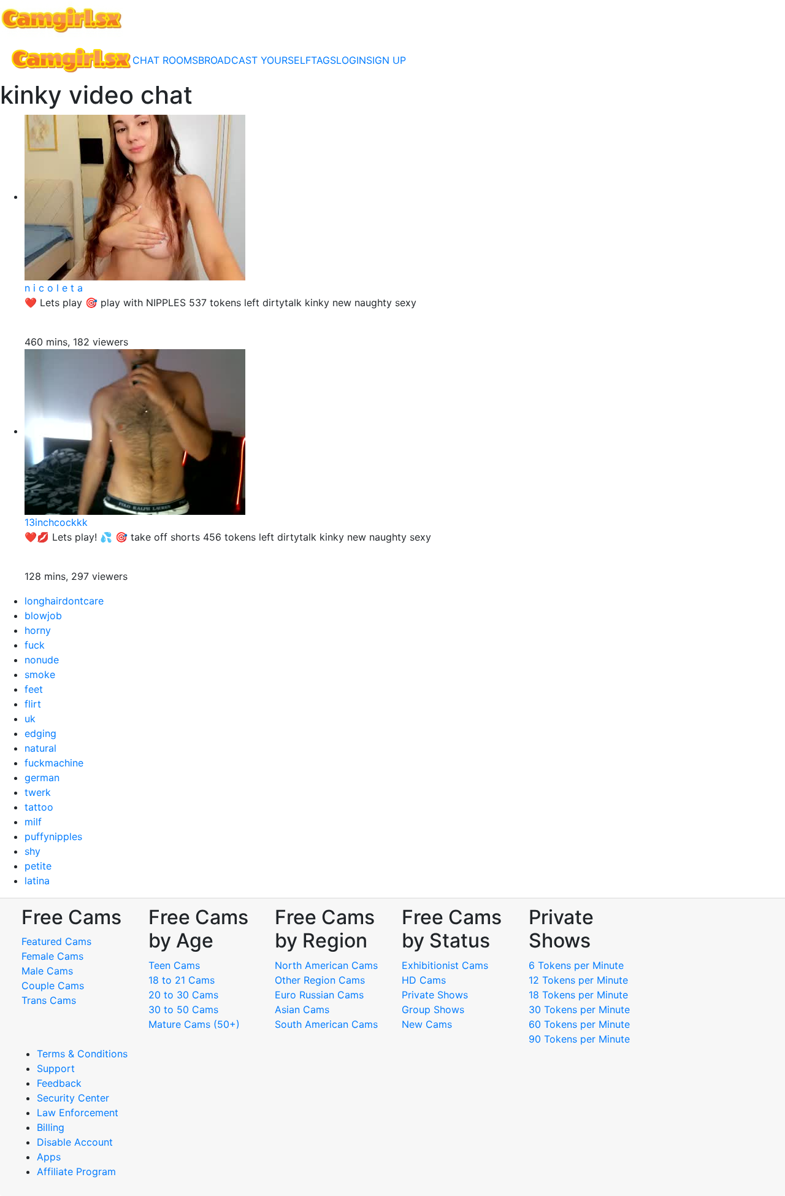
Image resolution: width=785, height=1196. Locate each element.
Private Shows (435, 995)
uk (30, 718)
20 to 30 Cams (183, 995)
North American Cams (326, 965)
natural (40, 748)
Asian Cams (302, 1009)
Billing (50, 1127)
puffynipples (53, 836)
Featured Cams (56, 941)
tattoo (39, 807)
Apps (49, 1157)
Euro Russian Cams (319, 995)
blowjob (43, 615)
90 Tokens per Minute (579, 1039)
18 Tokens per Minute (578, 995)
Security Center (73, 1098)
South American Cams (326, 1024)
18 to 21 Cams (181, 980)
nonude (42, 660)
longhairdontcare (64, 601)
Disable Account (75, 1142)
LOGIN (351, 60)
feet (34, 689)
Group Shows (433, 1009)
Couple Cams (52, 985)
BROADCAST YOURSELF (254, 60)
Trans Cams (48, 1000)
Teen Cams (174, 965)
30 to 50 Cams (183, 1009)
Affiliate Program (78, 1171)
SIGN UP (386, 60)
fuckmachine (54, 763)
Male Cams (47, 971)
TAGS (323, 60)
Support (56, 1068)
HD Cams (424, 980)
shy (32, 851)
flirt (33, 704)
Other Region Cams (320, 980)
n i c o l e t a (54, 288)
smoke (40, 674)
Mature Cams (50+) (194, 1024)
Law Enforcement (77, 1112)
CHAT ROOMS (165, 60)
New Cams (427, 1024)
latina (37, 880)
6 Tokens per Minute (576, 965)
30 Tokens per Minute (579, 1009)
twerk (38, 792)
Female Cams (52, 956)
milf (33, 822)
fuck (35, 645)
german (42, 777)
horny (38, 630)
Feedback (59, 1083)
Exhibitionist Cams (445, 965)
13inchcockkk (56, 522)
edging (40, 733)
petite (38, 866)
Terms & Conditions (82, 1053)
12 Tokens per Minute (578, 980)
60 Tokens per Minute (579, 1024)
